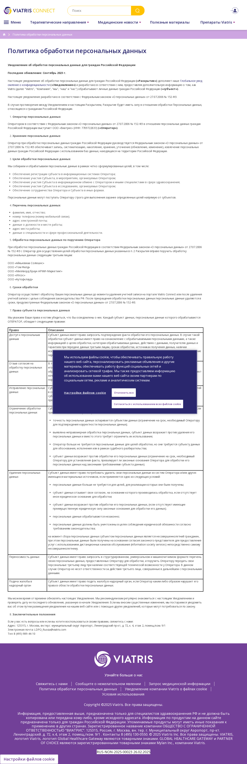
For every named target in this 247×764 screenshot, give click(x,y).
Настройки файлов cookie (29, 759)
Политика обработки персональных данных (78, 689)
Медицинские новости (118, 22)
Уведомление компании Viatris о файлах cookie (166, 689)
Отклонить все (124, 392)
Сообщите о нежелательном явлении (108, 683)
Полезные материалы (169, 22)
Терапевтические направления (58, 22)
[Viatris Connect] (29, 10)
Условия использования (123, 694)
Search (138, 10)
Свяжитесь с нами (52, 683)
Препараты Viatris (216, 22)
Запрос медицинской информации (179, 683)
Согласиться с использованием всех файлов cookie (147, 404)
